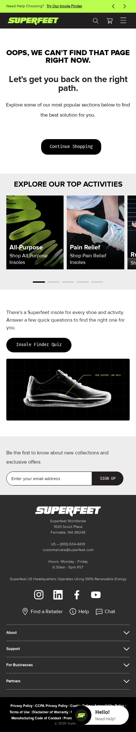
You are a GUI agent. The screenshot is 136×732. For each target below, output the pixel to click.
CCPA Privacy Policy (51, 706)
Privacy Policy (21, 706)
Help (83, 611)
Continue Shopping (71, 146)
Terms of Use (19, 712)
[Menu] (123, 20)
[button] (109, 20)
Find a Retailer (47, 611)
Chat (110, 611)
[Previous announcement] (113, 6)
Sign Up (107, 478)
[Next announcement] (125, 6)
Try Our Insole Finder (64, 6)
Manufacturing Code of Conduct (36, 718)
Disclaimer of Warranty (50, 712)
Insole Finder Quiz (39, 344)
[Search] (95, 20)
